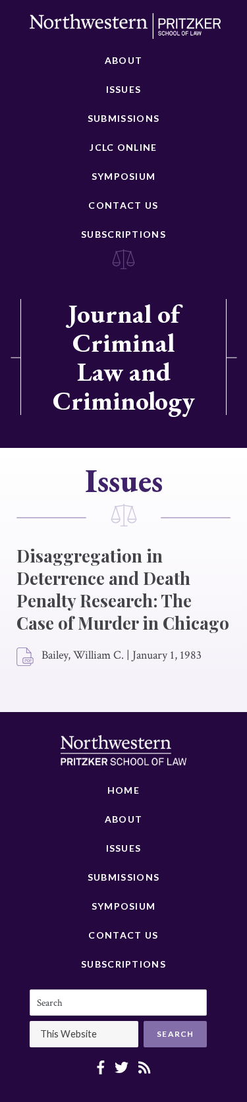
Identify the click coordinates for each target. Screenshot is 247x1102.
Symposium (124, 176)
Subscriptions (123, 234)
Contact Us (123, 205)
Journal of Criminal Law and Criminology (124, 357)
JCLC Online (123, 147)
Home (123, 790)
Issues (124, 89)
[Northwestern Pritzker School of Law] (125, 29)
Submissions (123, 118)
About (124, 60)
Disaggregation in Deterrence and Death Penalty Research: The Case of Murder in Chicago (122, 589)
